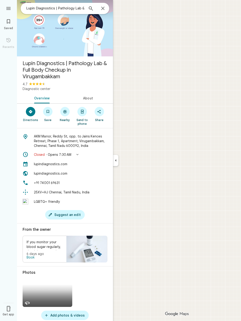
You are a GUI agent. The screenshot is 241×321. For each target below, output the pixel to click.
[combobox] (55, 8)
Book (31, 257)
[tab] (41, 97)
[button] (65, 154)
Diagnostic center (36, 89)
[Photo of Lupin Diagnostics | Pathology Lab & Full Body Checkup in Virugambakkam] (65, 28)
